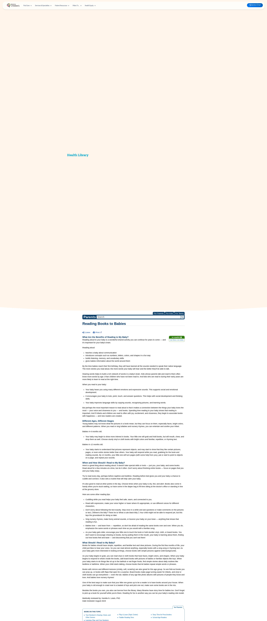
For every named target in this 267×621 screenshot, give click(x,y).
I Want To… (75, 5)
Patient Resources (61, 5)
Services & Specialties (42, 5)
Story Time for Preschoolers (162, 614)
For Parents (159, 313)
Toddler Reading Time (126, 617)
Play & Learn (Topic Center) (128, 614)
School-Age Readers (160, 617)
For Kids (169, 313)
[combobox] (139, 317)
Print (98, 332)
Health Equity (89, 5)
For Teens (179, 313)
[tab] (178, 607)
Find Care (26, 5)
